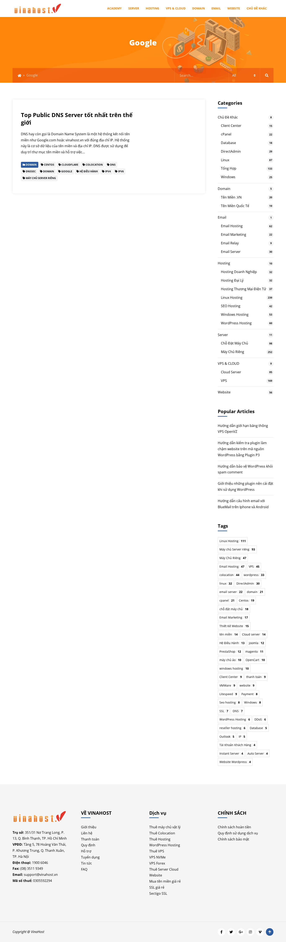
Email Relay (230, 243)
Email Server (231, 251)
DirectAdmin (231, 151)
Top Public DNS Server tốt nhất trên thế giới (77, 118)
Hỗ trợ (86, 851)
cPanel (226, 134)
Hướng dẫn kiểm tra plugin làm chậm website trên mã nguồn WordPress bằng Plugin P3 (242, 449)
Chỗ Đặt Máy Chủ (234, 343)
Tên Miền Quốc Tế (235, 206)
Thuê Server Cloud (163, 869)
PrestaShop (230, 651)
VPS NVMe (157, 857)
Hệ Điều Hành (232, 643)
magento (254, 651)
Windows (228, 177)
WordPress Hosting (236, 323)
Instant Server (231, 753)
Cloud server (253, 634)
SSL (223, 711)
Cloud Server (231, 372)
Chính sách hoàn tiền (234, 827)
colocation (229, 575)
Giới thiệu (88, 827)
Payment (249, 694)
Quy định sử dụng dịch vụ (238, 833)
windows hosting (234, 668)
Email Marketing (233, 234)
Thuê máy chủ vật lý (164, 827)
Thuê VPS (156, 851)
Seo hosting (229, 702)
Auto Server (257, 753)
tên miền (228, 634)
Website (233, 8)
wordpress (254, 575)
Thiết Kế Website (234, 626)
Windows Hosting (235, 314)
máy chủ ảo (230, 660)
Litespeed (228, 694)
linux (225, 583)
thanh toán (256, 677)
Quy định (88, 845)
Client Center (231, 125)
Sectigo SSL (158, 893)
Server (133, 8)
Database (228, 142)
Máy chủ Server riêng (237, 549)
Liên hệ (86, 833)
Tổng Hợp (228, 168)
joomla (256, 643)
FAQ (84, 869)
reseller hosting (232, 728)
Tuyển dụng (90, 857)
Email (216, 8)
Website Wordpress (235, 762)
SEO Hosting (230, 306)
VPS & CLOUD (176, 8)
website (247, 685)
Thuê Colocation (162, 833)
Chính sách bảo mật (233, 839)
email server (230, 592)
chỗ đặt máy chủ (233, 609)
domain (255, 592)
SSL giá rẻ (156, 887)
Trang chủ (19, 75)
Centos (246, 600)
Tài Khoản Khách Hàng (237, 745)
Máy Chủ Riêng (232, 351)
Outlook (226, 736)
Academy (114, 8)
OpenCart (255, 660)
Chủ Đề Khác (257, 8)
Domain (198, 8)
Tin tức (86, 863)
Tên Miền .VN (231, 197)
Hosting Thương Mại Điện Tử (243, 289)
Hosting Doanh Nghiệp (239, 271)
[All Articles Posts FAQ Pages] (224, 75)
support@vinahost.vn (41, 874)
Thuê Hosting (159, 839)
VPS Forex (157, 863)
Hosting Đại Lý (232, 280)
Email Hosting (232, 226)
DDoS (260, 719)
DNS (238, 711)
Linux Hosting (231, 297)
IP (242, 736)
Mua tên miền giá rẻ (165, 881)
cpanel (226, 600)
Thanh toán (90, 839)
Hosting (152, 8)
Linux (225, 160)
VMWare (227, 685)
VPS (224, 380)
